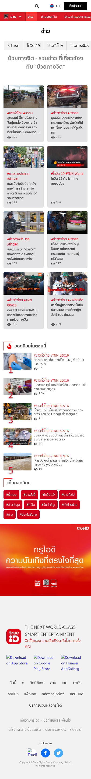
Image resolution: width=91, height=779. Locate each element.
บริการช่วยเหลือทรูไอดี (45, 705)
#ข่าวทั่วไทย (15, 113)
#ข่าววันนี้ (29, 494)
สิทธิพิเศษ (37, 683)
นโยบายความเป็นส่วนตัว (25, 729)
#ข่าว (9, 514)
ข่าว (30, 16)
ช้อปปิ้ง (13, 694)
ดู (23, 683)
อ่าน (13, 16)
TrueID (13, 6)
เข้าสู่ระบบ (75, 6)
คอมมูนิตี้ (77, 694)
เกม (64, 683)
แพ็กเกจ (30, 694)
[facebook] (45, 753)
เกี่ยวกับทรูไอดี (29, 720)
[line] (32, 753)
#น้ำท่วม (11, 494)
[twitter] (58, 753)
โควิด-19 (33, 45)
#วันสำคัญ (48, 504)
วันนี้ (13, 683)
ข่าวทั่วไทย (55, 45)
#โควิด (31, 504)
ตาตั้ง (77, 683)
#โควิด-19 (58, 173)
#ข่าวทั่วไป (68, 494)
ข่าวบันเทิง (49, 16)
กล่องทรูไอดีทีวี (53, 694)
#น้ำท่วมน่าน (69, 504)
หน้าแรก (13, 45)
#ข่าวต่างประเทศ (18, 173)
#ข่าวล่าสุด (13, 504)
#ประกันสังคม (28, 514)
